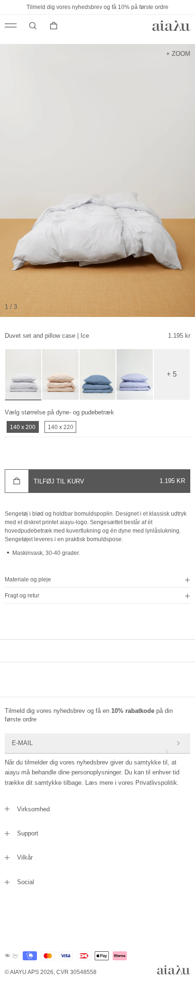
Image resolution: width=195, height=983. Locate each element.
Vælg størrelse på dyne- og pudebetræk (59, 412)
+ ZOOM (178, 53)
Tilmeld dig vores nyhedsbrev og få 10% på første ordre (97, 7)
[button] (97, 579)
